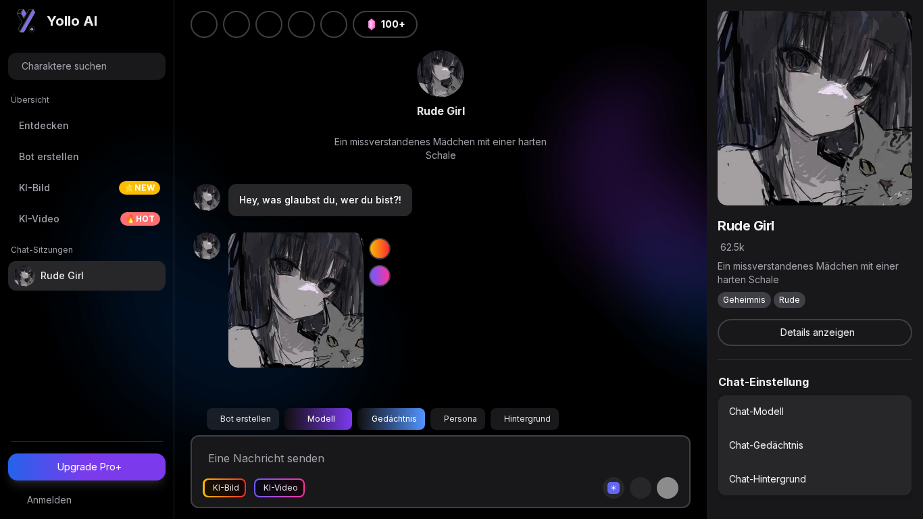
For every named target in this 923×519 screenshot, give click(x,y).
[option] (815, 411)
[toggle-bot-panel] (892, 30)
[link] (440, 73)
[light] (301, 24)
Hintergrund (527, 419)
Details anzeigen (817, 332)
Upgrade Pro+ (89, 466)
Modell (321, 419)
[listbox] (815, 445)
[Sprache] (268, 24)
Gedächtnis (394, 419)
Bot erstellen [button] (245, 419)
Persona (460, 419)
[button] (333, 24)
